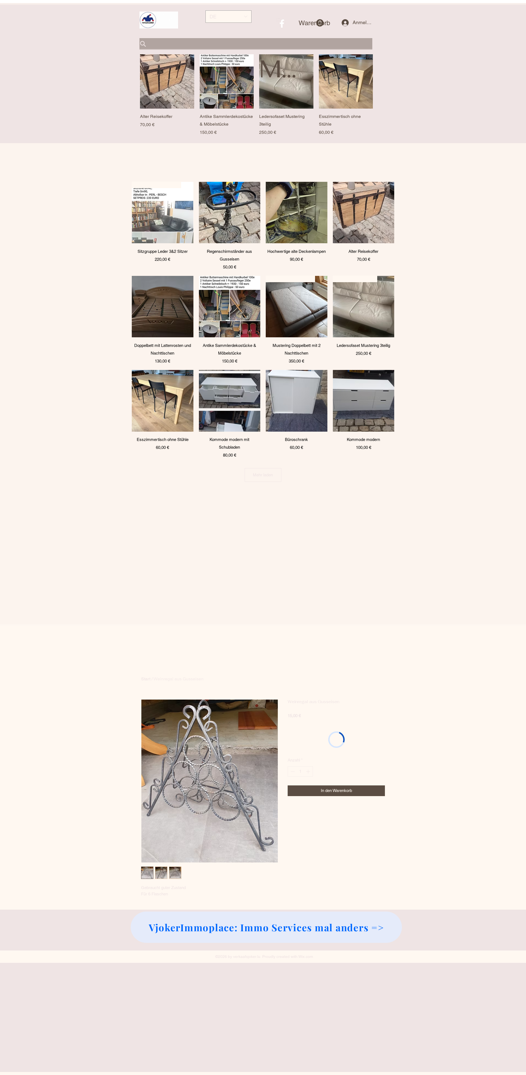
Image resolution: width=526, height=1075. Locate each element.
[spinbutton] (300, 771)
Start (145, 678)
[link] (311, 23)
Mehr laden (263, 475)
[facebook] (281, 23)
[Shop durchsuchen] (255, 44)
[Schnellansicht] (167, 81)
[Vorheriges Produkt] (132, 81)
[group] (256, 95)
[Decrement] (292, 771)
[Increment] (308, 771)
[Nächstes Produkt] (380, 81)
